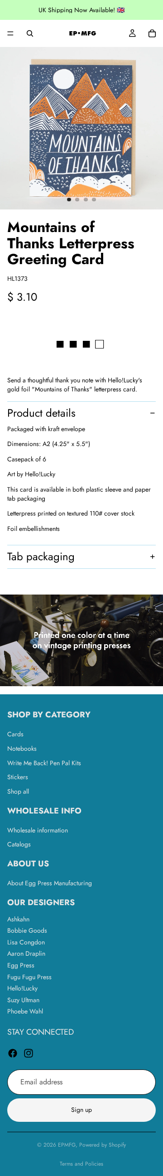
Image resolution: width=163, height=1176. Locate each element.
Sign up (81, 1110)
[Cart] (152, 33)
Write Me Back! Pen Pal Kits (44, 762)
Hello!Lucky (22, 988)
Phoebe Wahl (25, 1011)
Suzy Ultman (23, 999)
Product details (41, 413)
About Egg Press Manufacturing (49, 883)
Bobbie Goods (27, 930)
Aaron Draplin (26, 953)
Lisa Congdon (26, 942)
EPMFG (67, 1145)
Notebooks (22, 748)
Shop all (18, 791)
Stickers (17, 777)
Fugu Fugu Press (29, 976)
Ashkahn (18, 919)
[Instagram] (28, 1053)
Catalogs (19, 844)
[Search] (30, 33)
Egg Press (20, 965)
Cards (15, 734)
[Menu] (10, 33)
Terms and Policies (81, 1164)
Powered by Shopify (102, 1145)
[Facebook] (12, 1053)
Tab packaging (41, 556)
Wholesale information (37, 830)
